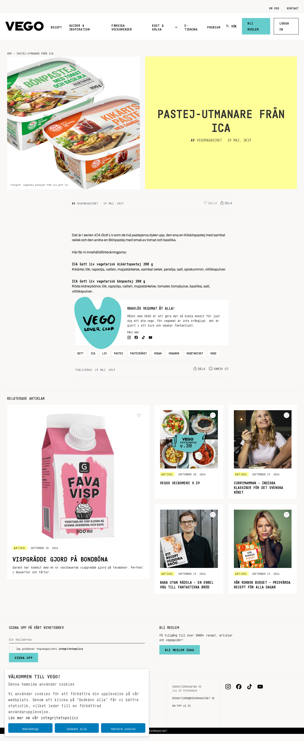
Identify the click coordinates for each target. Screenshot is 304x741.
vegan (158, 352)
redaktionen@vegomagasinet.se (193, 697)
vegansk (174, 352)
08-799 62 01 (181, 705)
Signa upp (23, 657)
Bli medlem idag (179, 649)
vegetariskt (194, 352)
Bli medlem (253, 25)
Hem (9, 52)
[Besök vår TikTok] (249, 686)
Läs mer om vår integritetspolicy (43, 716)
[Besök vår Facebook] (238, 686)
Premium (213, 26)
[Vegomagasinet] (24, 26)
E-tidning (191, 26)
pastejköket (138, 352)
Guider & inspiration (79, 26)
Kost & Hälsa (158, 26)
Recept (56, 26)
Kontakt (293, 7)
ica (93, 352)
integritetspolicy (71, 648)
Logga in (284, 25)
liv (104, 352)
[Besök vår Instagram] (228, 686)
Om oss (274, 7)
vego (213, 352)
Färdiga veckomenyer (121, 26)
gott (80, 352)
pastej (118, 352)
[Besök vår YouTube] (260, 686)
